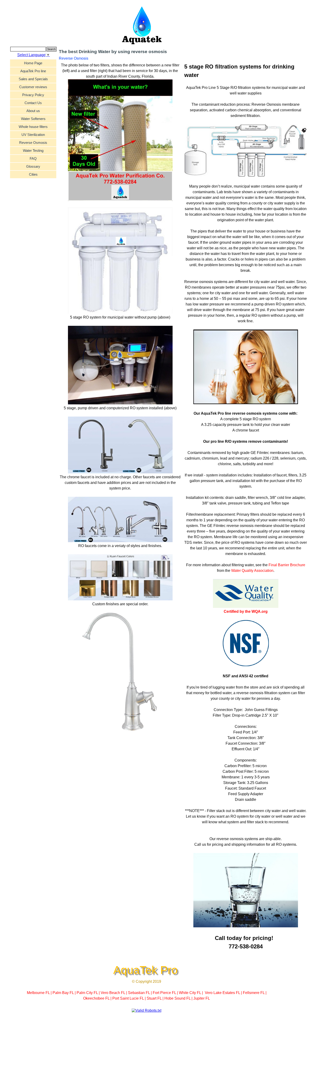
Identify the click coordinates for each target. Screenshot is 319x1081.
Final (273, 565)
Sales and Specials (33, 79)
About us (33, 111)
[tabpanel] (245, 506)
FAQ (33, 158)
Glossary (33, 166)
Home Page (33, 63)
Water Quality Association (252, 571)
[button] (245, 151)
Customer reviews (33, 87)
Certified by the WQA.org (246, 611)
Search (51, 49)
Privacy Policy (33, 95)
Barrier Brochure (291, 565)
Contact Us (33, 103)
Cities (33, 174)
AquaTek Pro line (33, 71)
